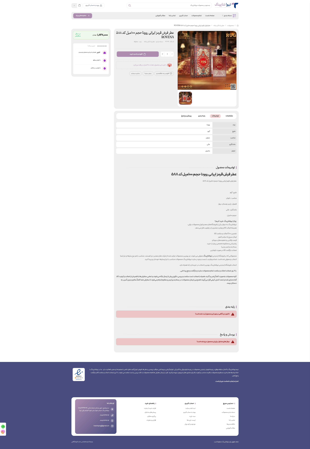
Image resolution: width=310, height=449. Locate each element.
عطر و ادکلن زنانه (218, 25)
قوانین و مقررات (151, 420)
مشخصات (229, 116)
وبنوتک (91, 442)
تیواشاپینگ (207, 256)
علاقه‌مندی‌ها (231, 424)
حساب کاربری (183, 15)
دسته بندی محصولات (228, 412)
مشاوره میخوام (135, 73)
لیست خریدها (191, 420)
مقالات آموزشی (230, 428)
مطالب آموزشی (160, 15)
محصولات (230, 25)
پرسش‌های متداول (150, 412)
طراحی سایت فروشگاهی (78, 442)
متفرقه (136, 41)
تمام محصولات (196, 15)
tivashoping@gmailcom (101, 426)
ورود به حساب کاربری (92, 5)
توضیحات (215, 116)
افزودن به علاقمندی (162, 73)
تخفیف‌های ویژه (81, 15)
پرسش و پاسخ (186, 116)
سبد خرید (192, 416)
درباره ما (232, 416)
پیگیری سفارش (151, 416)
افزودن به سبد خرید (136, 54)
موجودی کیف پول (190, 424)
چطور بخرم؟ (147, 73)
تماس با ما (172, 15)
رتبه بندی (201, 116)
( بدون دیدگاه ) (91, 46)
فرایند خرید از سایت (150, 408)
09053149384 (104, 415)
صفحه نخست (209, 15)
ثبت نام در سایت (190, 408)
